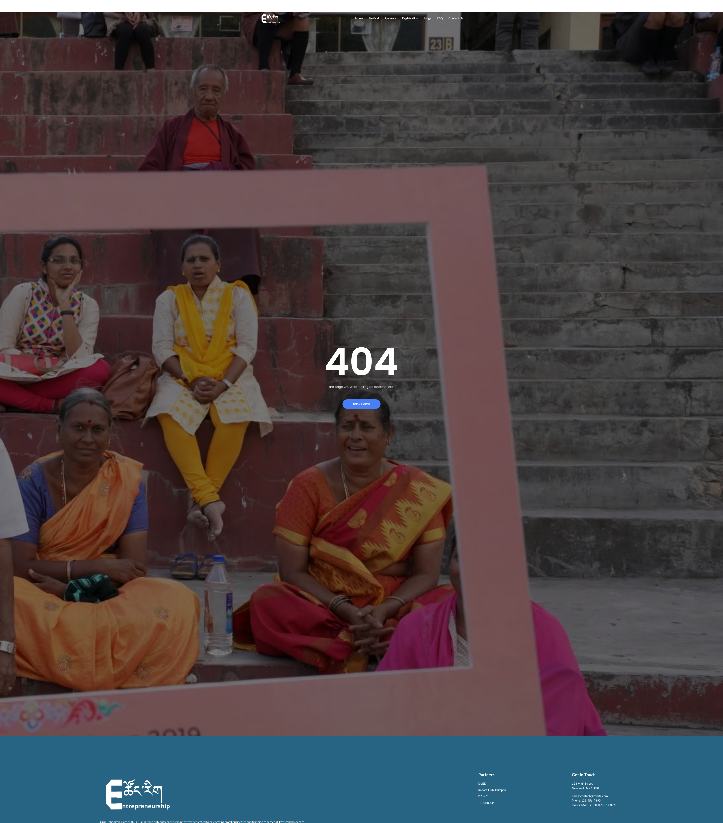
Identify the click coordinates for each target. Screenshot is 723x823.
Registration (410, 18)
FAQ (440, 18)
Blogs (427, 18)
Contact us (455, 18)
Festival (374, 18)
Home (359, 18)
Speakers (390, 18)
